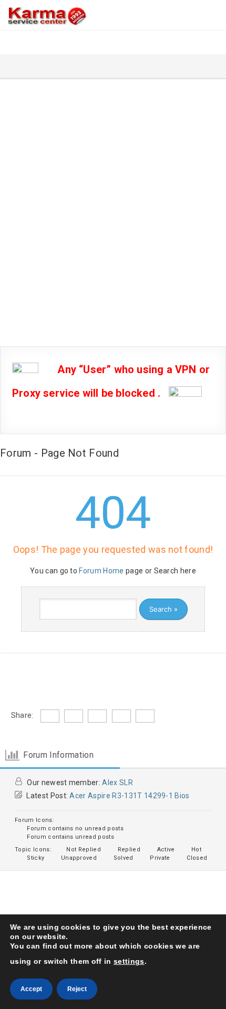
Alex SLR (117, 782)
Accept (31, 989)
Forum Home (101, 571)
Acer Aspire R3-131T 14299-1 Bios (129, 795)
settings (129, 961)
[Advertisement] (113, 198)
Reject (77, 989)
